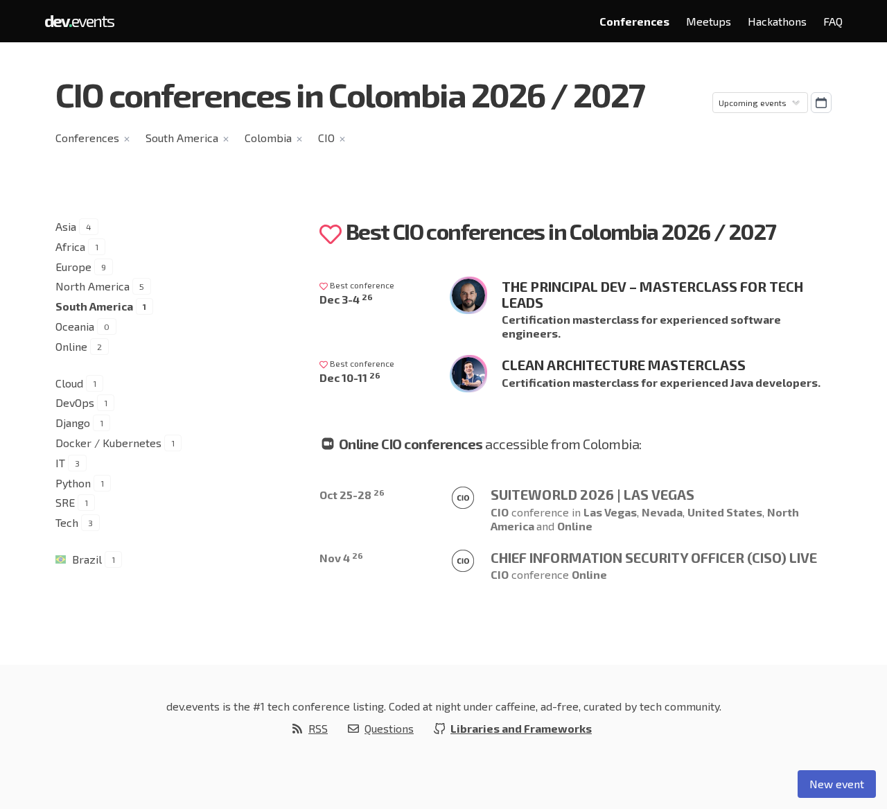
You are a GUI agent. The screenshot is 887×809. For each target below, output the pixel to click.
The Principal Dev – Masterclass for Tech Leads (652, 294)
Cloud (69, 383)
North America (92, 286)
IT (60, 462)
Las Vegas (610, 512)
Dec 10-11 (349, 377)
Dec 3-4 (346, 299)
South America (182, 137)
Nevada (662, 512)
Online (71, 346)
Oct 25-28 (352, 494)
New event (836, 783)
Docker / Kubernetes (108, 442)
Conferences (634, 21)
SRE (65, 502)
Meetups (708, 21)
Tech (66, 522)
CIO (326, 137)
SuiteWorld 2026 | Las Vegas (592, 494)
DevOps (74, 402)
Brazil (87, 559)
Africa (70, 246)
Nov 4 (341, 557)
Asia (65, 226)
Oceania (74, 326)
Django (72, 422)
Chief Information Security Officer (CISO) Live (654, 557)
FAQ (833, 21)
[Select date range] (821, 102)
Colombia (268, 137)
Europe (73, 266)
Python (73, 482)
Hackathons (777, 21)
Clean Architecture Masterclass (624, 364)
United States (724, 512)
